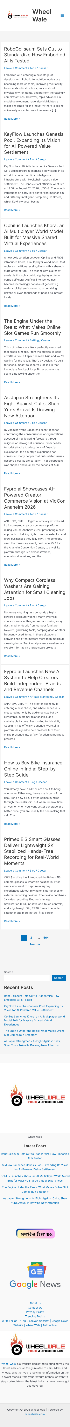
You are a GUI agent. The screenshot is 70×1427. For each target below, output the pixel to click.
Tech (33, 68)
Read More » (12, 119)
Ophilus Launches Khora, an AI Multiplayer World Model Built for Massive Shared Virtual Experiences (34, 234)
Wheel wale (8, 1363)
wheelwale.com (35, 1414)
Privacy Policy (35, 1311)
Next (35, 944)
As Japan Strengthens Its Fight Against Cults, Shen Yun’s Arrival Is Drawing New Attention (31, 406)
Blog (32, 159)
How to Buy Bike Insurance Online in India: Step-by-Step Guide (33, 769)
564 (46, 937)
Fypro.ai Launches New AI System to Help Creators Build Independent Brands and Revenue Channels (32, 680)
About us (35, 1303)
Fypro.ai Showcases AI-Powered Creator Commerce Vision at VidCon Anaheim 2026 (35, 498)
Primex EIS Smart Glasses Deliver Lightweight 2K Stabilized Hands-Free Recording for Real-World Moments (32, 851)
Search (8, 972)
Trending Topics (35, 1316)
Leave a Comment (15, 68)
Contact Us (35, 1307)
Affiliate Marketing (41, 696)
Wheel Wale (41, 15)
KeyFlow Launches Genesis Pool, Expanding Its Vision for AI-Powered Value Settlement (33, 143)
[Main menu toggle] (62, 16)
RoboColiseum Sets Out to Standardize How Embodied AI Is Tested (34, 55)
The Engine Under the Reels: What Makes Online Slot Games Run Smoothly (32, 327)
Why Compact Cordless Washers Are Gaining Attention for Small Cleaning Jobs (34, 589)
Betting (34, 340)
